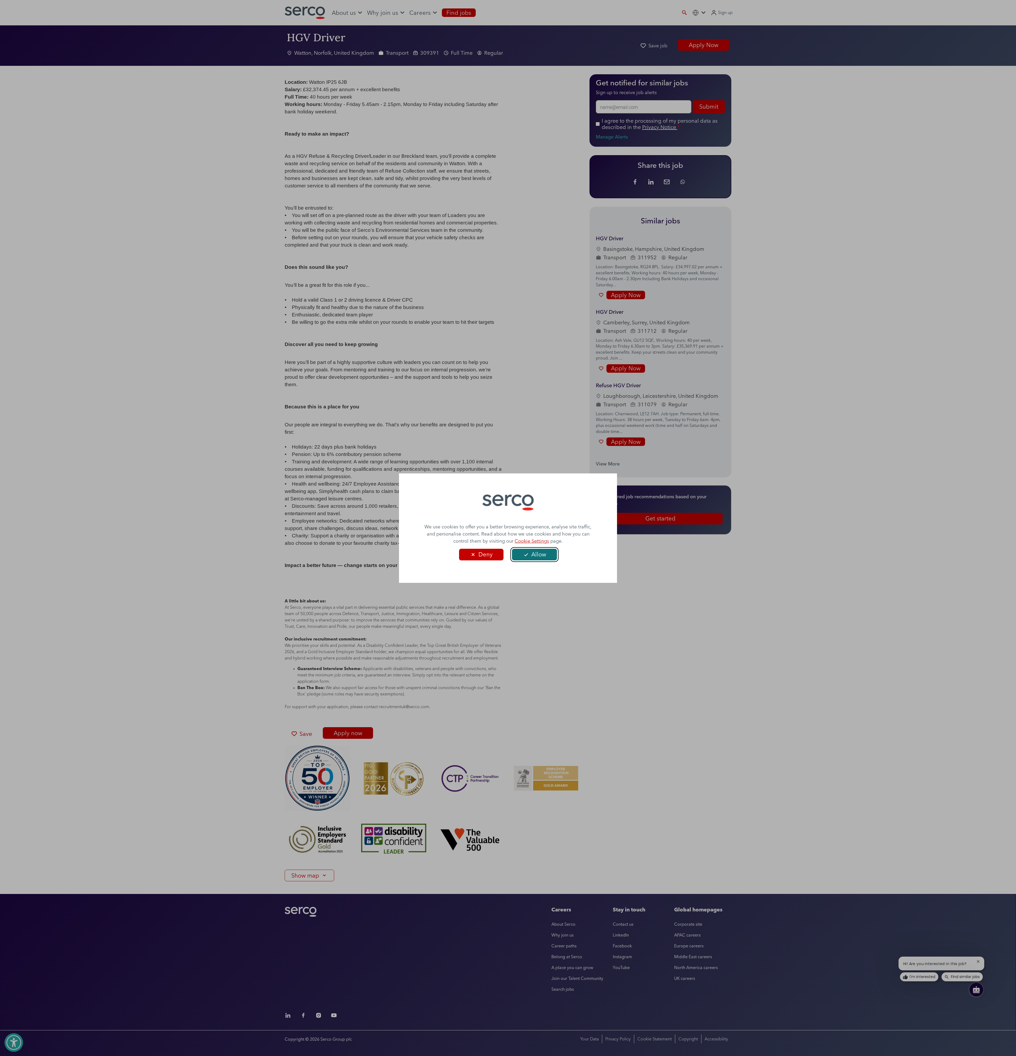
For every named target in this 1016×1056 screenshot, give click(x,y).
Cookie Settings (532, 541)
